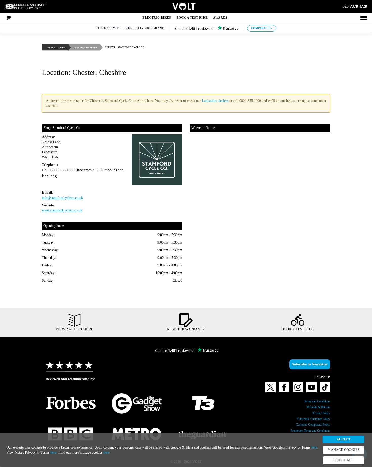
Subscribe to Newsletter (307, 364)
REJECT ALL (344, 460)
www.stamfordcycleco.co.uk (66, 210)
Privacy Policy (319, 413)
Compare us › (263, 28)
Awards (221, 17)
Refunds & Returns (316, 407)
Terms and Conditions (314, 401)
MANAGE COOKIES (344, 450)
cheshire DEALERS (88, 47)
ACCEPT (343, 439)
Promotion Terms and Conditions (305, 430)
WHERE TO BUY (57, 47)
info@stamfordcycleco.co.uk (66, 198)
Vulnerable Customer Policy (309, 418)
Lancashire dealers (250, 101)
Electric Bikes (156, 17)
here (64, 452)
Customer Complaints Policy (308, 424)
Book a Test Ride (191, 17)
